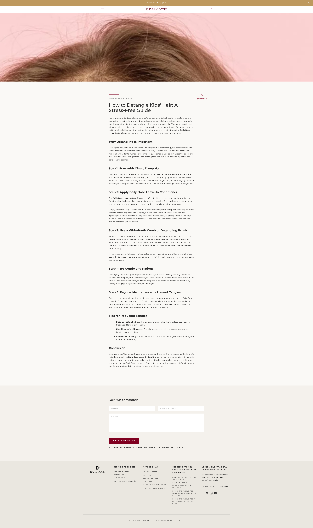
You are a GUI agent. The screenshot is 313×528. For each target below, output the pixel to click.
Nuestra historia (151, 472)
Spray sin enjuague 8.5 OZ (154, 485)
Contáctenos (120, 478)
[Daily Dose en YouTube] (215, 493)
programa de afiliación (154, 488)
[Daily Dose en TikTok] (219, 493)
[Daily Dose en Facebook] (203, 493)
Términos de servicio (162, 521)
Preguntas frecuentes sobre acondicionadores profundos (184, 493)
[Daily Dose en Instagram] (211, 493)
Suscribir (224, 486)
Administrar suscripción (125, 481)
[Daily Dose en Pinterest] (207, 493)
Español (178, 521)
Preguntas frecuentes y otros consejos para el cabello (183, 501)
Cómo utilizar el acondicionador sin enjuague (181, 485)
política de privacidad (139, 521)
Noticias (147, 475)
